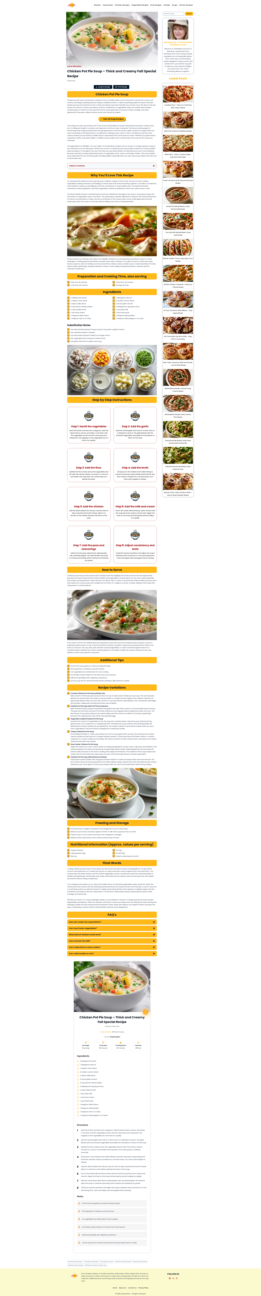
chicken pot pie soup (75, 1261)
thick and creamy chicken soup (95, 1265)
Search (189, 14)
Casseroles (107, 5)
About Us (122, 1288)
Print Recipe (122, 87)
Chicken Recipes (122, 5)
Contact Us (132, 1288)
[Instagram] (173, 1278)
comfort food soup (106, 1261)
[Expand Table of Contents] (154, 166)
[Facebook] (169, 1278)
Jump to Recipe (104, 87)
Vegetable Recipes (140, 5)
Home (115, 1288)
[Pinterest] (176, 1278)
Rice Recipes (156, 5)
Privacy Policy (143, 1288)
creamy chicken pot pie (123, 1261)
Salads (167, 5)
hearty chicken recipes (75, 1265)
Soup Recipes (74, 66)
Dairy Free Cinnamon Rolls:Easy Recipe (178, 131)
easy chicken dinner (140, 1261)
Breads (97, 5)
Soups (175, 5)
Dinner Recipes (186, 5)
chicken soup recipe (91, 1261)
